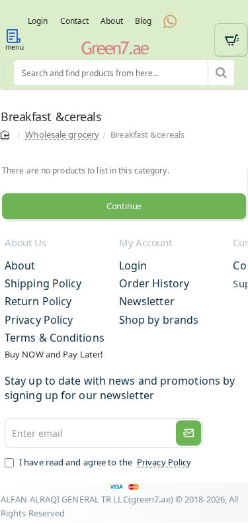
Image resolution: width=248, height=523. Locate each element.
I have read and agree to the (104, 462)
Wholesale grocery (62, 134)
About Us (25, 242)
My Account (145, 242)
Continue (124, 206)
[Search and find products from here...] (221, 72)
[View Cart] (230, 39)
